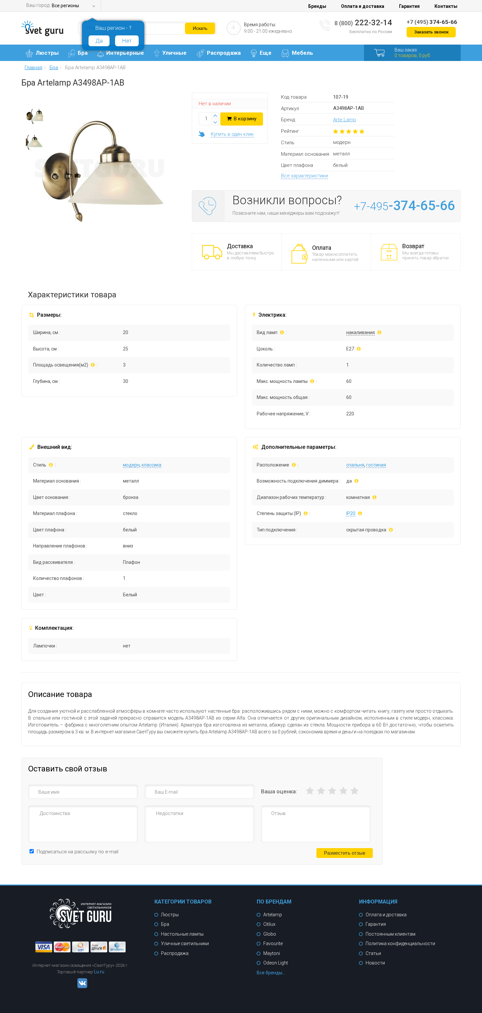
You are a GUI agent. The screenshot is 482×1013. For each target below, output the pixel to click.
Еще (265, 53)
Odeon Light (275, 962)
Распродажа (224, 53)
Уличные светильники (185, 943)
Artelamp (272, 914)
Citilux (269, 924)
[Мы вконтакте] (80, 986)
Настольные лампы (182, 934)
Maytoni (271, 953)
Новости (375, 962)
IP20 (350, 513)
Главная (33, 67)
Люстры (47, 53)
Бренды (317, 6)
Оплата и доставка (362, 6)
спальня (355, 464)
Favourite (273, 943)
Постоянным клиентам (390, 934)
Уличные (174, 53)
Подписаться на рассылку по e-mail (77, 852)
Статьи (373, 953)
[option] (34, 118)
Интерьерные (125, 53)
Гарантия (409, 6)
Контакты (445, 6)
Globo (269, 934)
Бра (83, 53)
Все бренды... (271, 972)
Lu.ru (99, 971)
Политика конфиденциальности (400, 943)
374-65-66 (432, 22)
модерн (131, 464)
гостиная (376, 464)
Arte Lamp (344, 120)
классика (151, 464)
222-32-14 (363, 22)
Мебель (302, 53)
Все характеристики (304, 176)
